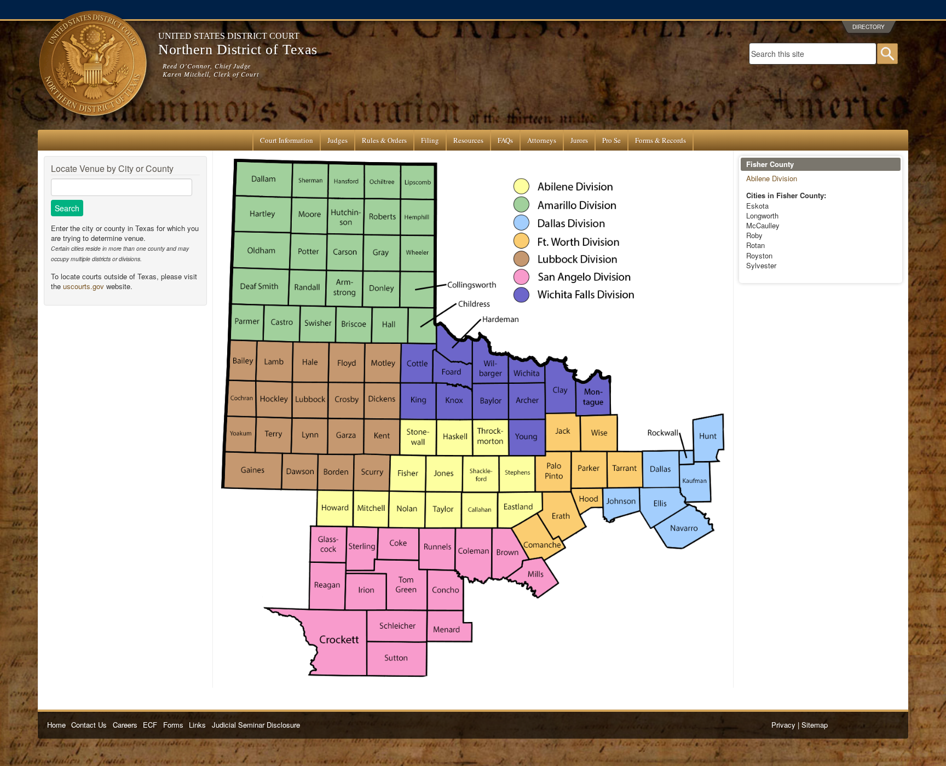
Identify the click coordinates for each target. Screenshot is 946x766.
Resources (468, 140)
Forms (173, 724)
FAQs (505, 140)
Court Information (286, 140)
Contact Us (89, 724)
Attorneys (541, 140)
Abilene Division (771, 178)
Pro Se (611, 140)
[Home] (92, 124)
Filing (430, 140)
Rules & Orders (384, 140)
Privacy (783, 724)
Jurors (579, 140)
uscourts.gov (83, 286)
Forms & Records (660, 140)
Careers (125, 724)
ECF (150, 724)
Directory (868, 27)
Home (56, 724)
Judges (337, 140)
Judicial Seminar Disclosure (256, 724)
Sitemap (814, 724)
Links (197, 724)
